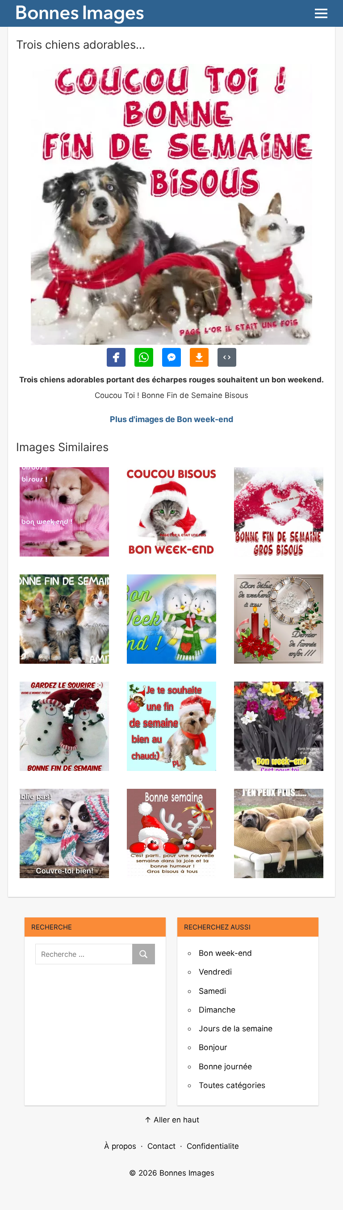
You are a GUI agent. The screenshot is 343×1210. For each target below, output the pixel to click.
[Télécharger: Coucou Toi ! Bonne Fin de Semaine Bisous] (199, 357)
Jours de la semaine (235, 1028)
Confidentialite (213, 1146)
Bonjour (213, 1047)
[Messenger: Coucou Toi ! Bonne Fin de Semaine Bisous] (171, 357)
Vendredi (215, 971)
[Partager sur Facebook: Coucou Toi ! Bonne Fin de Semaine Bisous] (116, 357)
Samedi (212, 991)
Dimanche (217, 1009)
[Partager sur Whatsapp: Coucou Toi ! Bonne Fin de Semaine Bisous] (143, 357)
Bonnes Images (186, 1172)
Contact (161, 1146)
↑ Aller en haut (171, 1119)
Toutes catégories (232, 1085)
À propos (120, 1146)
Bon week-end (225, 953)
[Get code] (227, 357)
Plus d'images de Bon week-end (171, 419)
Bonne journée (225, 1066)
